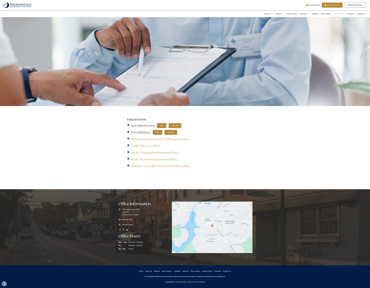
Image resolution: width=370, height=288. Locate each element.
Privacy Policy (181, 282)
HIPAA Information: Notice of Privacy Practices (160, 139)
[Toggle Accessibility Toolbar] (4, 283)
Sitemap (202, 282)
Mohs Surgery (167, 271)
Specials (185, 271)
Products (217, 271)
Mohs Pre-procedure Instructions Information (160, 166)
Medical (157, 271)
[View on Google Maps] (212, 227)
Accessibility (169, 282)
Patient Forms (207, 271)
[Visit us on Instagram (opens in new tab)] (123, 229)
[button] (272, 13)
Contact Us (227, 271)
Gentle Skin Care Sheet (146, 146)
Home (141, 271)
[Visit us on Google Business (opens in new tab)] (127, 229)
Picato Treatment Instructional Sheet (154, 159)
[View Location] (120, 209)
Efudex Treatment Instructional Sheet (155, 152)
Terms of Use (192, 282)
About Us (148, 271)
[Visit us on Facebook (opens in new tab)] (120, 229)
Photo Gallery (195, 271)
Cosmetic (177, 271)
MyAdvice (221, 276)
